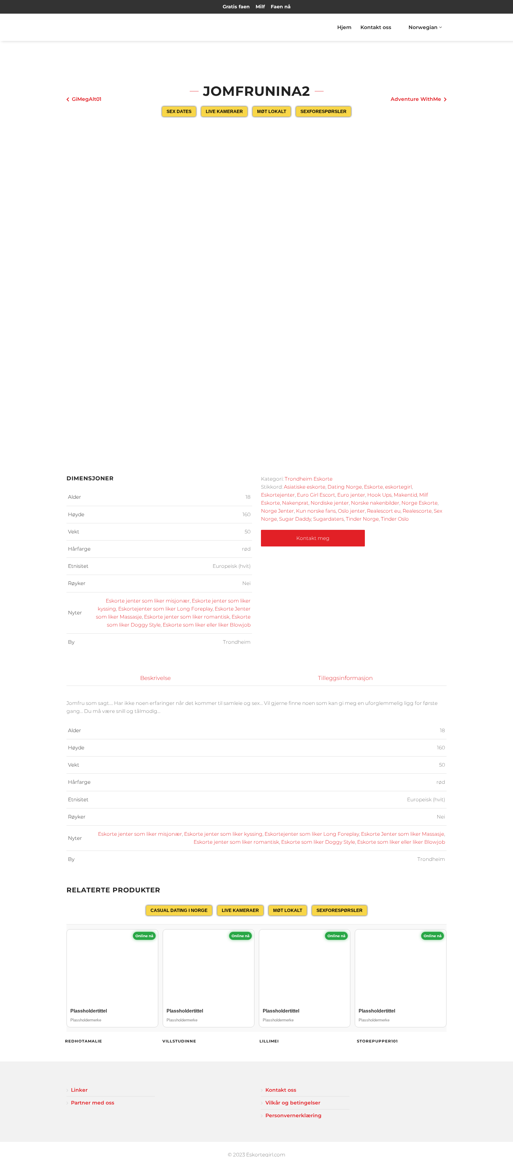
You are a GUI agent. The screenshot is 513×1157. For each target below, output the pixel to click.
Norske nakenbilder (375, 503)
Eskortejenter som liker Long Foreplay (165, 609)
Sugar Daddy (295, 519)
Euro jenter (351, 495)
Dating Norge (344, 487)
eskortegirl (398, 487)
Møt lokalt (271, 111)
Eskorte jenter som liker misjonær (148, 601)
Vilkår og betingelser (292, 1103)
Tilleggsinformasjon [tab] (345, 678)
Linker (79, 1090)
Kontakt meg (313, 538)
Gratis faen (236, 6)
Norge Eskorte (419, 503)
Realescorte (417, 511)
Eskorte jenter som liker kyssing (223, 834)
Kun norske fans (316, 511)
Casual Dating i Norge (179, 910)
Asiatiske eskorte (304, 487)
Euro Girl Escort (316, 495)
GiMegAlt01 (86, 99)
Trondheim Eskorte (308, 479)
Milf (260, 6)
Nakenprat (295, 503)
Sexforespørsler (323, 111)
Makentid (405, 495)
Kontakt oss (375, 27)
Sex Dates (179, 111)
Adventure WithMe (416, 99)
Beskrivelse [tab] (155, 678)
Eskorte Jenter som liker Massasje (402, 834)
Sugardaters (328, 519)
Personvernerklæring (293, 1115)
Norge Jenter (277, 511)
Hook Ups (379, 495)
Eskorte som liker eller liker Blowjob (207, 625)
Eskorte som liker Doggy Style (318, 842)
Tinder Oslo (395, 519)
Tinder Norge (362, 519)
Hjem (344, 27)
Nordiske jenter (330, 503)
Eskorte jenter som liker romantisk (186, 617)
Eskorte (373, 487)
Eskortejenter (278, 495)
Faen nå (281, 6)
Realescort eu (383, 511)
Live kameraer (224, 111)
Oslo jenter (351, 511)
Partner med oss (92, 1103)
